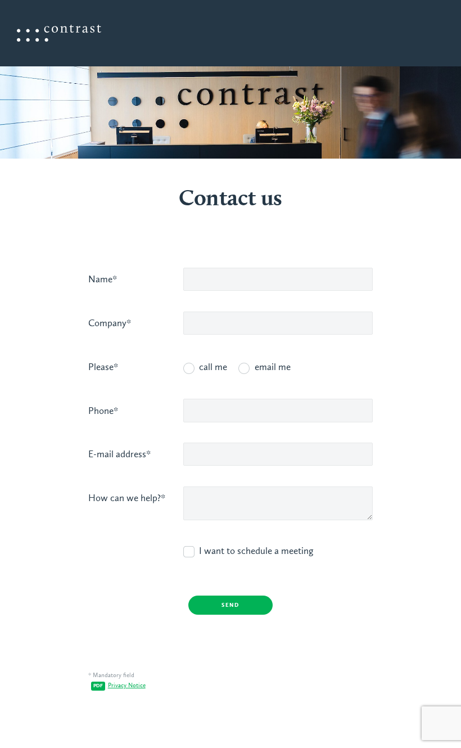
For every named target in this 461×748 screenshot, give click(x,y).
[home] (59, 33)
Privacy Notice (127, 686)
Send (230, 605)
